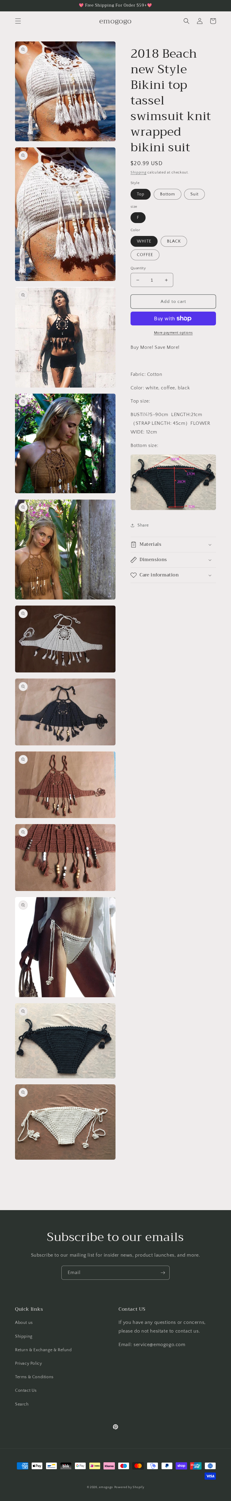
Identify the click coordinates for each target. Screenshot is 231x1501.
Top (140, 194)
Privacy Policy (28, 1363)
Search (22, 1404)
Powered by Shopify (129, 1487)
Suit (194, 194)
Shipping (138, 172)
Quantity (138, 268)
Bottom (167, 194)
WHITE (144, 241)
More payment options (173, 333)
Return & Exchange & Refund (43, 1350)
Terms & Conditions (34, 1377)
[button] (18, 21)
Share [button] (143, 525)
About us (24, 1322)
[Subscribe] (162, 1273)
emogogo (106, 1487)
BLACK (174, 241)
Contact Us (26, 1390)
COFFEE (145, 254)
